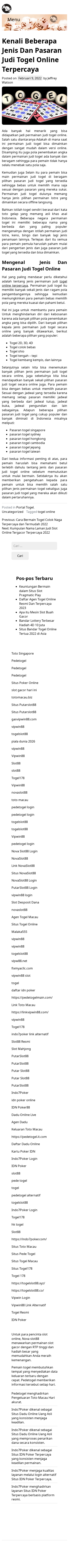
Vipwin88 (18, 756)
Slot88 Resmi (21, 1041)
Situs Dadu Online (25, 1414)
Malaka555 (19, 932)
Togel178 (18, 778)
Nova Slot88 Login (25, 851)
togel (15, 983)
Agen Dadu (20, 1122)
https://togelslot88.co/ (28, 1290)
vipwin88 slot (21, 975)
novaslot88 (19, 792)
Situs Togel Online (25, 924)
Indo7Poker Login (24, 1159)
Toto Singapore (23, 653)
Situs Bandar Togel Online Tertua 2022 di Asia (38, 631)
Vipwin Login (21, 1298)
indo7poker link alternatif (30, 1034)
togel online (46, 512)
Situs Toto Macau (24, 1246)
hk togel (17, 1224)
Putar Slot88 (20, 1071)
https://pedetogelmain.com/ (32, 997)
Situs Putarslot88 (24, 705)
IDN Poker (19, 1166)
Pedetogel (19, 661)
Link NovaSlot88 (23, 866)
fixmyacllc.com (22, 968)
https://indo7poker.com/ (29, 1239)
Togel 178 (18, 1276)
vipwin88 (18, 727)
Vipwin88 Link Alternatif (29, 1305)
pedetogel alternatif (26, 1195)
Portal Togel (25, 507)
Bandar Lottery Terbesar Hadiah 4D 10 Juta (36, 623)
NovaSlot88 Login (24, 880)
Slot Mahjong (21, 1049)
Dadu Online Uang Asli (35, 1434)
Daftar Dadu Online (26, 1144)
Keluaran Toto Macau (27, 1129)
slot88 (16, 770)
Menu (13, 19)
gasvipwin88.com (24, 719)
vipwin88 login (22, 895)
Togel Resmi (20, 1312)
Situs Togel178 (22, 1268)
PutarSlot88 (20, 1056)
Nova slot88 (30, 1339)
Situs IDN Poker (23, 1454)
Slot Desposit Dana (25, 902)
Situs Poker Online (25, 683)
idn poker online (23, 1100)
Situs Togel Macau (25, 1261)
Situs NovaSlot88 (24, 873)
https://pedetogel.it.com (29, 1137)
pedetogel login (23, 807)
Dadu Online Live (24, 1115)
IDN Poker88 (21, 1107)
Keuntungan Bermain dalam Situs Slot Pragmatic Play (34, 590)
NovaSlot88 (20, 858)
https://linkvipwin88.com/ (30, 1012)
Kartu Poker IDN (23, 1151)
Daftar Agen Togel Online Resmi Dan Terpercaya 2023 (37, 603)
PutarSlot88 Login (24, 888)
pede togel (19, 1180)
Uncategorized (12, 512)
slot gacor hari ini (24, 690)
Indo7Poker (20, 1093)
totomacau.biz (22, 697)
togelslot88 (20, 734)
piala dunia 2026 (23, 741)
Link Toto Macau (23, 1005)
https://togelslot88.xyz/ (28, 1283)
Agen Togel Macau (25, 917)
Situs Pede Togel (23, 1254)
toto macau (20, 800)
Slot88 (16, 763)
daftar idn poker (23, 990)
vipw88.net (19, 961)
